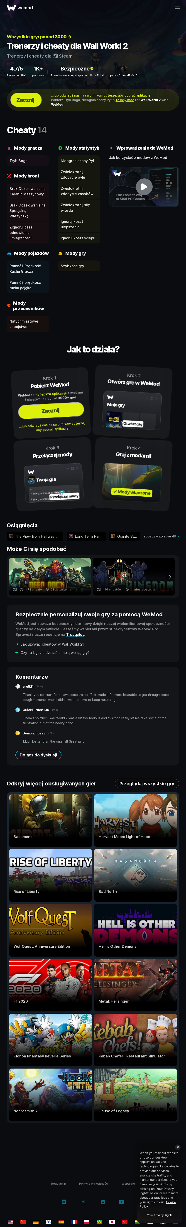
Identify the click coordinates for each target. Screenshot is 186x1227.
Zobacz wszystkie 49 (160, 536)
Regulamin (58, 1183)
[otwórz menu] (177, 7)
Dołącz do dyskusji (38, 755)
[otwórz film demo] (144, 187)
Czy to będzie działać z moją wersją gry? (55, 652)
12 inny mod (125, 100)
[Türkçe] (124, 1222)
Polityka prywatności (93, 1183)
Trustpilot (75, 634)
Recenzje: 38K (16, 75)
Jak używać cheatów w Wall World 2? (52, 644)
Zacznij (25, 100)
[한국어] (48, 1222)
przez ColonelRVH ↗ (124, 75)
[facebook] (103, 1202)
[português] (99, 1222)
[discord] (64, 1202)
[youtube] (121, 1202)
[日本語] (112, 1222)
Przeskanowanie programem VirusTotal (77, 75)
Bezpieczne (75, 68)
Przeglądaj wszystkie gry (147, 783)
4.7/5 (16, 68)
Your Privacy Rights (159, 1215)
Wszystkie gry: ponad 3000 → (39, 36)
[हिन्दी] (137, 1222)
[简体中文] (23, 1222)
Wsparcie (128, 1183)
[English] (10, 1222)
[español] (61, 1222)
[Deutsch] (36, 1222)
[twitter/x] (83, 1202)
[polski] (86, 1222)
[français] (74, 1222)
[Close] (178, 1147)
